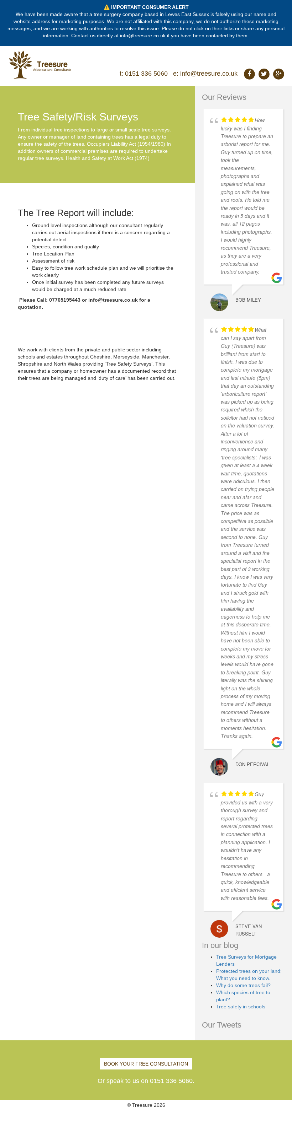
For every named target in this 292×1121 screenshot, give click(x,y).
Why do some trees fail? (243, 985)
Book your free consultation (146, 1064)
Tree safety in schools (240, 1006)
